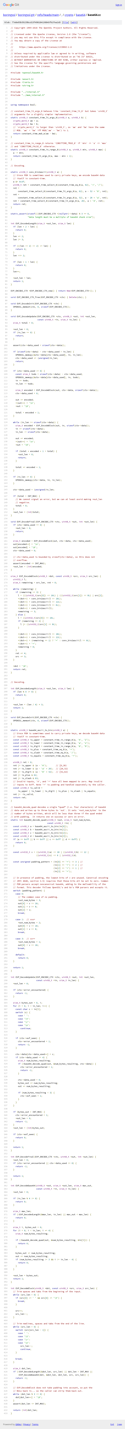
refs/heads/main (48, 15)
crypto (69, 15)
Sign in (119, 4)
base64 (80, 15)
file (65, 22)
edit (74, 22)
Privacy (26, 1424)
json (119, 1424)
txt (112, 1424)
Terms (35, 1424)
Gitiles (18, 1424)
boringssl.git (26, 15)
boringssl (9, 15)
